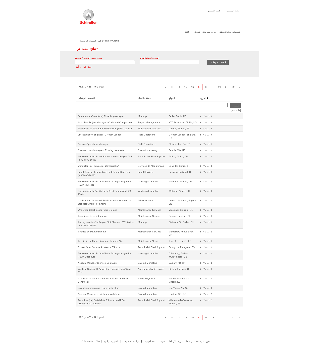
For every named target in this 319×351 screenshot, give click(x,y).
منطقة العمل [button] (144, 98)
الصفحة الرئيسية (88, 40)
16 (192, 87)
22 (233, 87)
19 (213, 87)
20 (219, 87)
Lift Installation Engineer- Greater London (99, 134)
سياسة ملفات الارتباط (154, 341)
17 (199, 87)
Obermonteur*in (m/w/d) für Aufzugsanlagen (101, 116)
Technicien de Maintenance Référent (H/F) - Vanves (105, 128)
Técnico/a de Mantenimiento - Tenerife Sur (100, 241)
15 (185, 87)
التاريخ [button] (203, 98)
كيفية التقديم (214, 10)
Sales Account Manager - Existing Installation (101, 150)
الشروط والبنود (111, 341)
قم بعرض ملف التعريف (205, 32)
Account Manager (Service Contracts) (97, 263)
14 (178, 87)
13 (172, 87)
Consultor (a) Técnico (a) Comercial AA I (99, 166)
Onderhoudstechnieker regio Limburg (97, 210)
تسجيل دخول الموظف (229, 32)
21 (226, 87)
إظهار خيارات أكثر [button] (83, 67)
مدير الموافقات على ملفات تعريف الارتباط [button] (189, 341)
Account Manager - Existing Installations (99, 294)
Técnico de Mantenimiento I (92, 231)
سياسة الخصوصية (131, 341)
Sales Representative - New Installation (98, 288)
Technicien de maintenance (92, 216)
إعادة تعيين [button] (235, 110)
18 (206, 87)
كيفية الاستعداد (233, 10)
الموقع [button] (172, 98)
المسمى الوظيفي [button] (86, 98)
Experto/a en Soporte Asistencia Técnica (99, 247)
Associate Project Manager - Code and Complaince (105, 122)
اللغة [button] (187, 32)
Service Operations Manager (93, 144)
